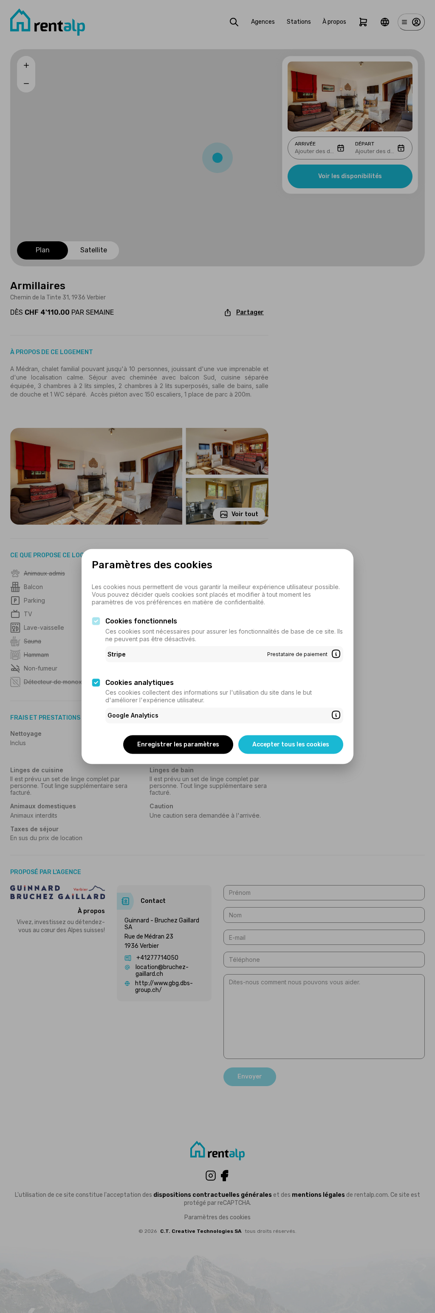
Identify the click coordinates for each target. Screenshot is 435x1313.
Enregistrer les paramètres (178, 744)
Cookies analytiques (139, 682)
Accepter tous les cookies (290, 744)
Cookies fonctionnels (141, 621)
